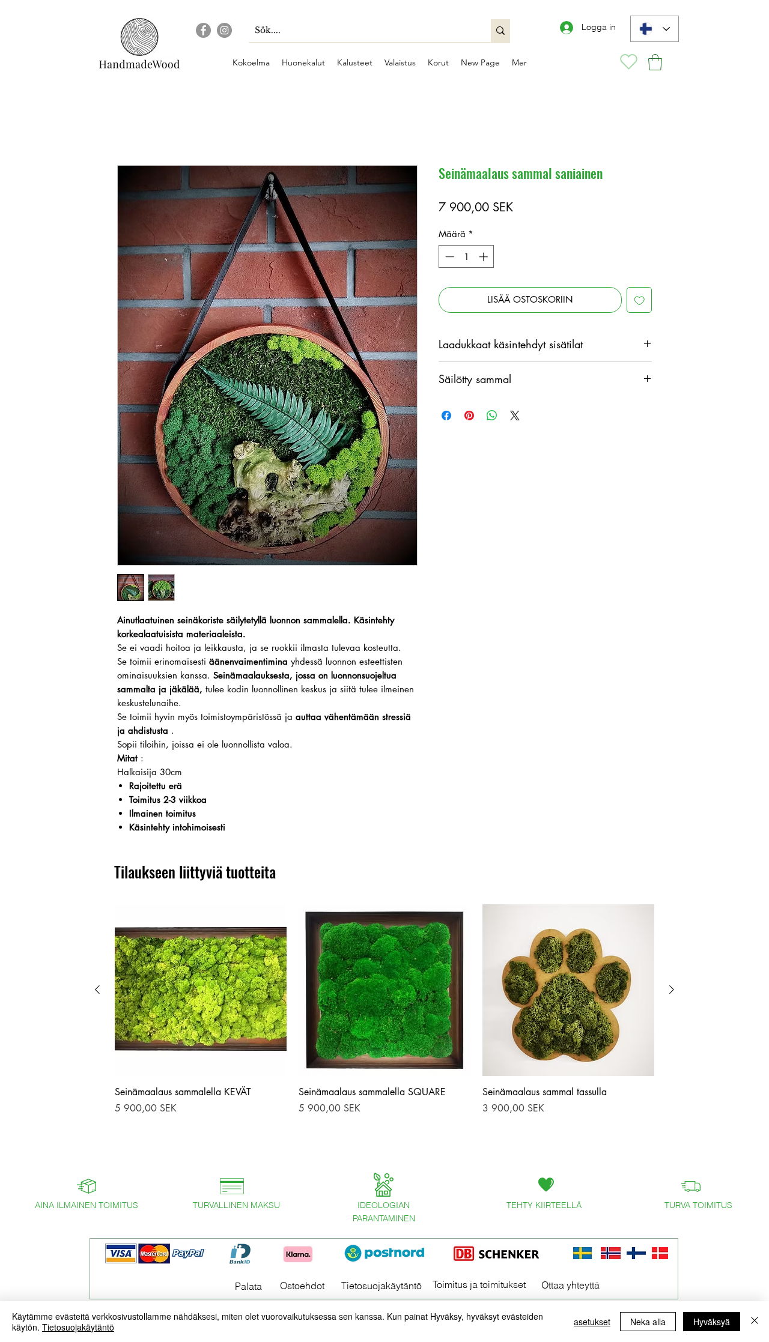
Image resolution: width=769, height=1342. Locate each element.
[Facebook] (203, 30)
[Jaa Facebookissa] (446, 417)
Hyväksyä (711, 1322)
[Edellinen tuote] (97, 991)
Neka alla (648, 1322)
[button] (655, 62)
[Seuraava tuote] (671, 991)
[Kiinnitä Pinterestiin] (469, 417)
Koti (125, 123)
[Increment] (484, 258)
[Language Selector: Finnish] (654, 29)
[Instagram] (224, 30)
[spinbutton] (466, 258)
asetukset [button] (592, 1322)
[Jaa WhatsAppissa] (492, 417)
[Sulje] (754, 1321)
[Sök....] (500, 30)
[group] (384, 1034)
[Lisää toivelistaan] (639, 302)
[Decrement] (448, 258)
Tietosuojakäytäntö (78, 1327)
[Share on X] (515, 417)
